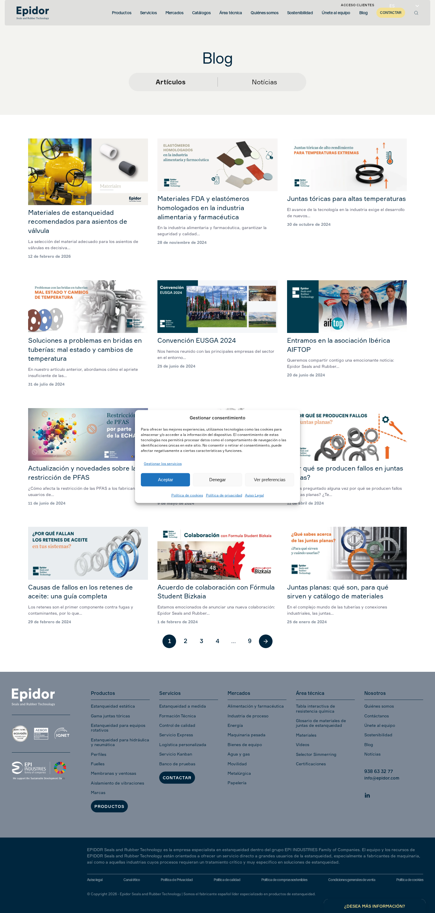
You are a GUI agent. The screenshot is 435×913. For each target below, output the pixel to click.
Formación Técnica (177, 715)
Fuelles (97, 763)
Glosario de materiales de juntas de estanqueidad (321, 723)
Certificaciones (311, 763)
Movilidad (237, 763)
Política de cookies (187, 495)
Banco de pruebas (177, 763)
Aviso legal (94, 879)
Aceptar (165, 479)
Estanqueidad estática (113, 705)
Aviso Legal (254, 495)
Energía (235, 725)
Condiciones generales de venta (351, 879)
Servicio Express (176, 734)
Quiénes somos (379, 705)
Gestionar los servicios (163, 463)
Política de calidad (227, 879)
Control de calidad (177, 725)
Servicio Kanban (175, 753)
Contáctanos (376, 715)
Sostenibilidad (378, 734)
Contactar (177, 777)
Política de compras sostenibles (284, 879)
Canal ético (131, 879)
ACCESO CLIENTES (357, 5)
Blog (368, 744)
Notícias (264, 82)
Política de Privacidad (177, 879)
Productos (109, 806)
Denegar (217, 479)
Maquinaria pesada (246, 734)
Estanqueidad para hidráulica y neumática (120, 742)
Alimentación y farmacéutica (256, 705)
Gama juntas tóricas (110, 715)
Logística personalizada (182, 744)
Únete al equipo (379, 725)
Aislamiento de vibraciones (117, 782)
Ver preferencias (270, 479)
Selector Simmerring (316, 754)
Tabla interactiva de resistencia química (315, 708)
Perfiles (98, 754)
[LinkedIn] (367, 794)
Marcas (98, 792)
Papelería (237, 782)
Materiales (306, 735)
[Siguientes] (266, 641)
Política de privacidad (224, 495)
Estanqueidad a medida (182, 705)
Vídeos (302, 744)
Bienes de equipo (245, 744)
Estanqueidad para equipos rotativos (118, 727)
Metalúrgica (239, 773)
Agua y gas (239, 753)
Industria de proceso (248, 715)
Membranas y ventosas (113, 773)
